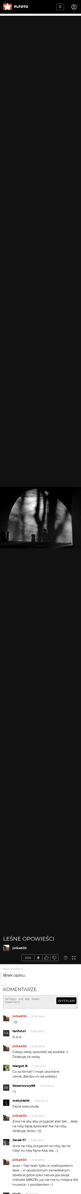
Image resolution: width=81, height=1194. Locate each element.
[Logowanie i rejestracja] (74, 7)
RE (6, 1088)
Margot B (19, 1066)
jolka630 (19, 948)
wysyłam (66, 1001)
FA (6, 1033)
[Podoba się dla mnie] (46, 958)
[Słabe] (54, 958)
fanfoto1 (19, 1031)
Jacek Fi (19, 1140)
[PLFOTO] (15, 7)
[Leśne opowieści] (6, 948)
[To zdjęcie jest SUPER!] (38, 958)
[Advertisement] (40, 57)
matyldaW (20, 1100)
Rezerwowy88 (23, 1086)
